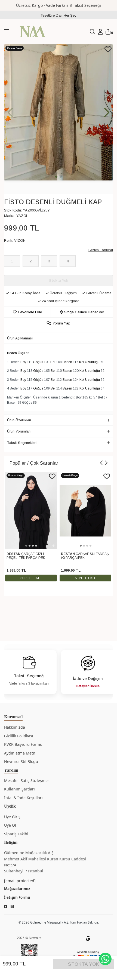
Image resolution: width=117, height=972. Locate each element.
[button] (106, 112)
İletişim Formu (17, 897)
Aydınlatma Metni (20, 753)
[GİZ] (88, 938)
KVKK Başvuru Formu (23, 744)
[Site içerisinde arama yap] (92, 32)
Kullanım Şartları (19, 789)
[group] (58, 112)
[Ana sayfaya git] (33, 31)
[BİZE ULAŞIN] (105, 959)
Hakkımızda (14, 727)
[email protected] (20, 880)
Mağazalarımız (17, 888)
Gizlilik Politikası (18, 735)
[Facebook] (5, 906)
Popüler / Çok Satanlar (34, 463)
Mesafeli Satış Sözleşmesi (27, 780)
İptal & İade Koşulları (23, 797)
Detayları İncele (88, 686)
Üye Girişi (12, 816)
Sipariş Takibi (16, 833)
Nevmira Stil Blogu (21, 761)
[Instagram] (12, 906)
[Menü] (6, 32)
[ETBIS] (29, 953)
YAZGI (21, 216)
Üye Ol (10, 825)
